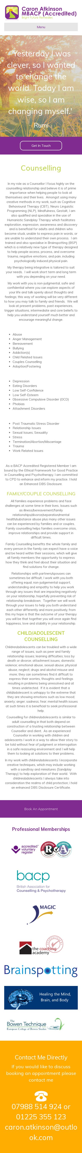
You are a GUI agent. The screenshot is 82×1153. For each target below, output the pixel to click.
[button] (41, 145)
